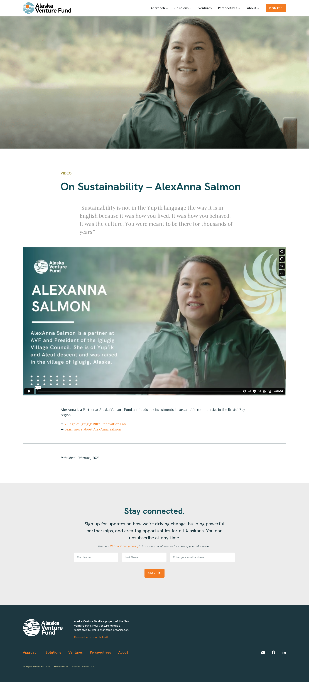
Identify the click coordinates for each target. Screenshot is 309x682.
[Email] (263, 652)
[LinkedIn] (284, 652)
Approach (158, 8)
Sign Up (154, 573)
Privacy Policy (61, 666)
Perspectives (227, 8)
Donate (276, 8)
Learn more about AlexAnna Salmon (93, 429)
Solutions (181, 8)
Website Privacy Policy (124, 546)
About (251, 8)
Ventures (205, 8)
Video (66, 173)
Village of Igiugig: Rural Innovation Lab (95, 424)
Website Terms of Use (83, 666)
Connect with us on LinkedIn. (92, 637)
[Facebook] (273, 652)
